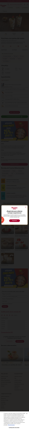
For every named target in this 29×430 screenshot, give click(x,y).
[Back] (26, 207)
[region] (14, 420)
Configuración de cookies (14, 427)
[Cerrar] (26, 413)
